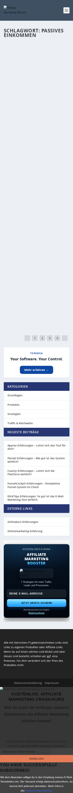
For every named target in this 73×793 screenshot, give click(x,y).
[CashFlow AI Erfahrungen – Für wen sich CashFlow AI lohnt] (36, 281)
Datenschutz (36, 612)
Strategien (14, 414)
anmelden (36, 758)
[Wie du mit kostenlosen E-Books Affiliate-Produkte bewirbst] (36, 105)
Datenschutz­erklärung (28, 683)
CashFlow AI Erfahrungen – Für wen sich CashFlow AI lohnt (35, 294)
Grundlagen (14, 395)
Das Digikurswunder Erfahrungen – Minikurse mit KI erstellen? (35, 176)
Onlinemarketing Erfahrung (24, 531)
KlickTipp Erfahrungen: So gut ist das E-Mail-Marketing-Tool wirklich (35, 497)
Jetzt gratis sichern (36, 603)
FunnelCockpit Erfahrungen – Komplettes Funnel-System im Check (33, 485)
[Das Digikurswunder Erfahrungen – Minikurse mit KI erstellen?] (36, 161)
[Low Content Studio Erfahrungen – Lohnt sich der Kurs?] (36, 45)
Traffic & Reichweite (20, 423)
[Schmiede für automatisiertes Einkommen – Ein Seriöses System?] (36, 221)
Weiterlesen (18, 88)
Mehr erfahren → (36, 370)
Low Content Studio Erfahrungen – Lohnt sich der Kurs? (34, 59)
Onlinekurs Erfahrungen (22, 522)
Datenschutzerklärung (38, 790)
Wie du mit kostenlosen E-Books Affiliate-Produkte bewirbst (35, 117)
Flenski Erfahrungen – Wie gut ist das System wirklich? (36, 459)
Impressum (52, 683)
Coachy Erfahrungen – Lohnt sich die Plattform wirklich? (30, 472)
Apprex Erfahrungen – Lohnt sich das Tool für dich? (36, 447)
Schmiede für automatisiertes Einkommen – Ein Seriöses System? (33, 236)
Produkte (13, 404)
